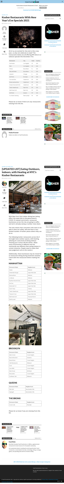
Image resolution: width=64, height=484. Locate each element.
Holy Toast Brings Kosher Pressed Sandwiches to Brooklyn (37, 429)
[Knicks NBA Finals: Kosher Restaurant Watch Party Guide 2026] (18, 118)
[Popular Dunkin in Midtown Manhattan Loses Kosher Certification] (4, 427)
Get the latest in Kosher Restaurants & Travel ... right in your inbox (32, 5)
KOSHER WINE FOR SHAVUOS (52, 97)
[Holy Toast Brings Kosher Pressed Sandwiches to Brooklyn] (31, 427)
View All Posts (37, 128)
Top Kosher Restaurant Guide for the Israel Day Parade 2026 (9, 120)
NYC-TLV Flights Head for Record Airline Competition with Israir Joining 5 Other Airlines (53, 88)
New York (10, 166)
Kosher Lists (5, 14)
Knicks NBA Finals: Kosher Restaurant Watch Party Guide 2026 (23, 120)
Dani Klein (4, 187)
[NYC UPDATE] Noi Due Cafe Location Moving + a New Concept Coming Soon (32, 462)
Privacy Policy (45, 479)
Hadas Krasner (4, 33)
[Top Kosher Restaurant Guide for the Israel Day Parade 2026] (4, 118)
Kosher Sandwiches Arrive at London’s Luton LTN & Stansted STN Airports (53, 79)
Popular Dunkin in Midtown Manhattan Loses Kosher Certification (10, 429)
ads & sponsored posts (41, 470)
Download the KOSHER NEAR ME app (32, 10)
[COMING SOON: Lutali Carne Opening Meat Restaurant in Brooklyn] (18, 427)
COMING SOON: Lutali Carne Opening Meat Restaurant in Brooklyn (24, 429)
